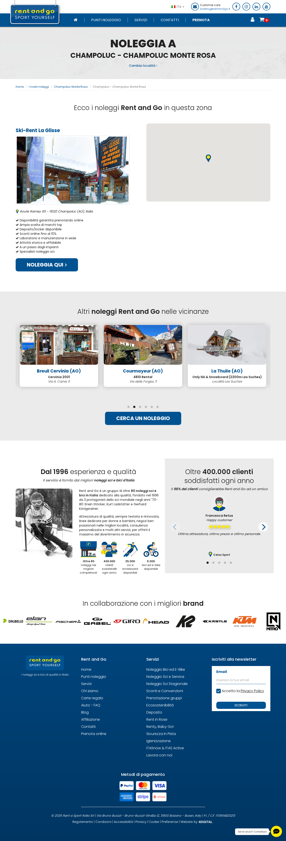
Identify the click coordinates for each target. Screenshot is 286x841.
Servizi (141, 20)
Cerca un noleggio (143, 418)
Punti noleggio (106, 20)
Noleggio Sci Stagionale (167, 683)
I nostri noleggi (39, 87)
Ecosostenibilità (160, 705)
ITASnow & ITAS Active (165, 748)
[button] (208, 158)
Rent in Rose (156, 719)
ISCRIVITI (241, 705)
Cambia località (142, 65)
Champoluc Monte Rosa (71, 87)
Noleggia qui (45, 264)
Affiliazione (90, 719)
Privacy (140, 822)
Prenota (201, 20)
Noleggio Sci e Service (165, 676)
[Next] (263, 527)
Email (221, 671)
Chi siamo (89, 690)
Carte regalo (92, 698)
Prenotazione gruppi (164, 698)
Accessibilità (123, 822)
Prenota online (93, 733)
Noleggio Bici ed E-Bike (165, 669)
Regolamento (82, 822)
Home (20, 87)
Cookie (154, 822)
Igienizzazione (158, 740)
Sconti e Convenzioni (164, 690)
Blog (85, 712)
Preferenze (170, 822)
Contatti (170, 20)
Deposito (154, 712)
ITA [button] (179, 6)
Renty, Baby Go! (160, 726)
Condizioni (103, 822)
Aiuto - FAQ (90, 705)
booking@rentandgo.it (215, 9)
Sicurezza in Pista (161, 733)
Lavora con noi (159, 755)
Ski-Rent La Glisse (38, 130)
